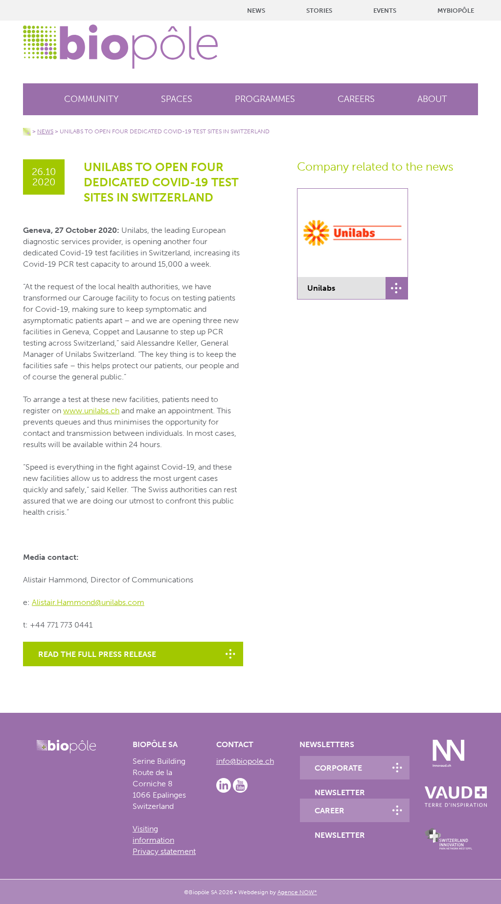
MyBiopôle (455, 10)
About (432, 99)
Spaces (176, 99)
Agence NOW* (297, 892)
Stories (319, 10)
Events (384, 10)
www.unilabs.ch (91, 410)
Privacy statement (164, 851)
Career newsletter (340, 814)
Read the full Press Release (97, 654)
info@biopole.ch (245, 761)
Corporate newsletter (340, 771)
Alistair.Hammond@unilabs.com (88, 602)
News (256, 10)
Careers (356, 99)
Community (91, 99)
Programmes (265, 99)
